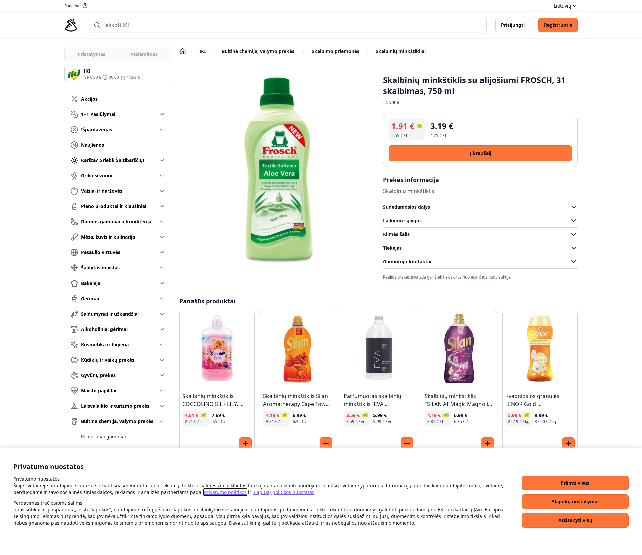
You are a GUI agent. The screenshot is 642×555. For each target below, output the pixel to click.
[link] (225, 492)
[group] (117, 74)
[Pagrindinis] (71, 25)
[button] (575, 483)
